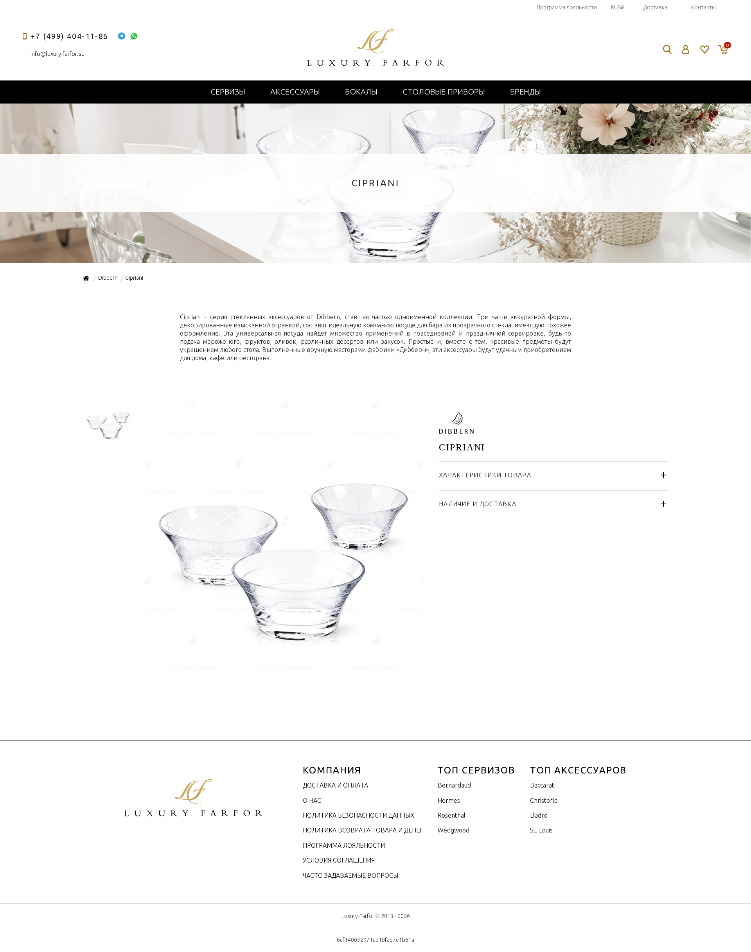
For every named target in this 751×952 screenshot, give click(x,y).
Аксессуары (295, 91)
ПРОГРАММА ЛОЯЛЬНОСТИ (344, 845)
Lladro (539, 815)
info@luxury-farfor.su (57, 53)
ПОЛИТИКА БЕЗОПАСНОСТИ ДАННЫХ (358, 815)
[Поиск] (667, 49)
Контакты (703, 7)
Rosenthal (451, 815)
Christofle (544, 800)
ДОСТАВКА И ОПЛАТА (335, 785)
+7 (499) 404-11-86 (69, 36)
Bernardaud (454, 785)
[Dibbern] (456, 429)
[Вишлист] (704, 49)
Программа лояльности (567, 7)
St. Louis (541, 830)
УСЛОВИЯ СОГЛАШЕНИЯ (339, 860)
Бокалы (361, 91)
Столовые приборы (443, 91)
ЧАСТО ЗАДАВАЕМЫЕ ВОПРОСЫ (350, 875)
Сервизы (227, 91)
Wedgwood (453, 830)
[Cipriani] (282, 673)
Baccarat (542, 785)
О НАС (312, 800)
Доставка (655, 7)
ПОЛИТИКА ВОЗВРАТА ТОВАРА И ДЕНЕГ (363, 830)
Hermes (449, 800)
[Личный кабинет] (686, 49)
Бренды (525, 91)
